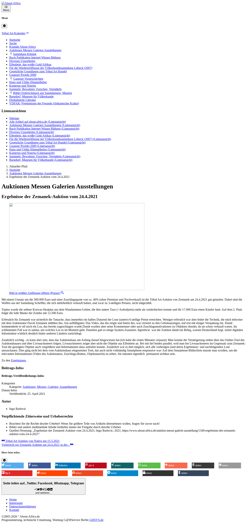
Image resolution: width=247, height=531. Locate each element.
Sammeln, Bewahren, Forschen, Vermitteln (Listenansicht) (44, 156)
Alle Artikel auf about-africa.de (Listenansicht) (37, 121)
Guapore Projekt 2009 (22, 74)
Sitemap (14, 118)
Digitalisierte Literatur (22, 100)
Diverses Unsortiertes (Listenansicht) (31, 132)
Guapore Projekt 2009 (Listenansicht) (32, 146)
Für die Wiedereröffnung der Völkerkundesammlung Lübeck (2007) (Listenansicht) (60, 139)
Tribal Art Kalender (14, 33)
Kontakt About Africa (22, 46)
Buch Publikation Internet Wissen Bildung (35, 57)
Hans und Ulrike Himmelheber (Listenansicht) (37, 149)
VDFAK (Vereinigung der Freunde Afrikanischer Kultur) (44, 103)
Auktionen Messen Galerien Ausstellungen (35, 50)
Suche (13, 43)
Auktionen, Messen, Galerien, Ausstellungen (50, 386)
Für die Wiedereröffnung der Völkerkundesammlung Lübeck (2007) (50, 68)
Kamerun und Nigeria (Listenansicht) (32, 153)
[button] (13, 465)
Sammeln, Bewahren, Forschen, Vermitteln (35, 89)
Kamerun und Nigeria (22, 85)
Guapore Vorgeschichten (28, 78)
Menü (6, 10)
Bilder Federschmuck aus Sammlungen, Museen (42, 93)
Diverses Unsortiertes (22, 61)
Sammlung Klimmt (24, 54)
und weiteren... (43, 488)
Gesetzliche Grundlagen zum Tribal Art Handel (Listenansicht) (47, 142)
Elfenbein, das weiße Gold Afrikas (30, 64)
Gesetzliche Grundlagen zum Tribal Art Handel (38, 71)
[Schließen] (4, 26)
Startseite (14, 39)
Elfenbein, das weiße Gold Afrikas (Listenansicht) (39, 135)
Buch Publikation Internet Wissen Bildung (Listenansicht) (44, 128)
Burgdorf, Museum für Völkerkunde (31, 96)
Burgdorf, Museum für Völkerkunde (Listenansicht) (40, 159)
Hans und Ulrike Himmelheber (28, 82)
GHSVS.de (96, 520)
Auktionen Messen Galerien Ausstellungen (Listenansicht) (44, 125)
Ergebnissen (18, 360)
